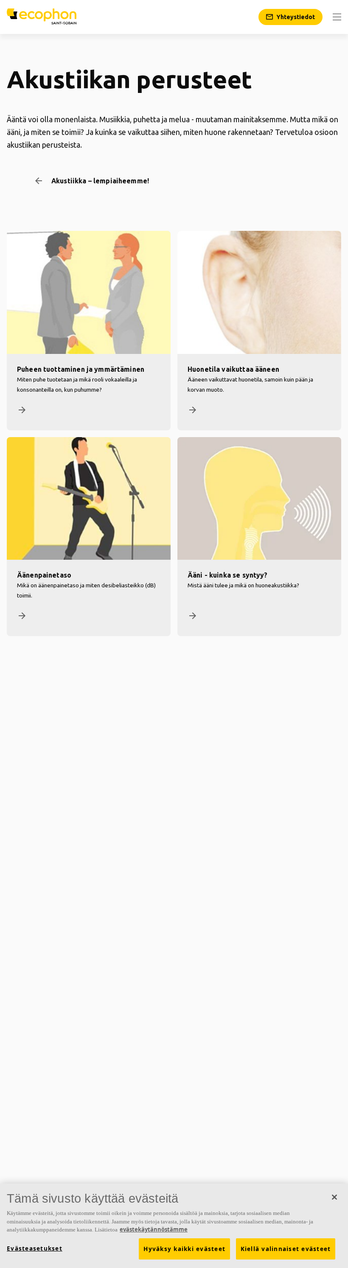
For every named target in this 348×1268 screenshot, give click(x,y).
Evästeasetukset (34, 1248)
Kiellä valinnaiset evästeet (286, 1249)
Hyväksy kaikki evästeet (184, 1249)
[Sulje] (334, 1197)
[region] (174, 1226)
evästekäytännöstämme (154, 1229)
